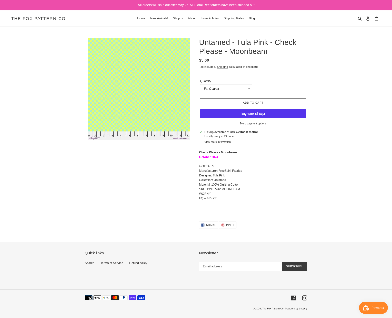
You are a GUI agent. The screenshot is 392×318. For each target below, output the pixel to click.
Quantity (205, 81)
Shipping (222, 66)
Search (89, 263)
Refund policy (138, 263)
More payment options (253, 123)
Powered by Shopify (296, 308)
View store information (217, 141)
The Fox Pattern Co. (39, 18)
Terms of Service (111, 263)
